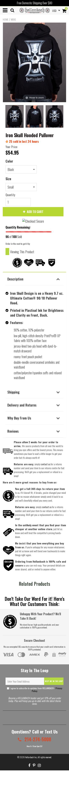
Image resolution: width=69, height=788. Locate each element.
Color (9, 161)
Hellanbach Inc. (31, 757)
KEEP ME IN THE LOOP (54, 681)
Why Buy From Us (19, 417)
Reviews (13, 431)
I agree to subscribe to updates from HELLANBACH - (35, 689)
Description (15, 278)
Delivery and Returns (21, 404)
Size (8, 178)
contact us (47, 507)
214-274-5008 (37, 739)
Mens (13, 19)
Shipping (13, 391)
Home (5, 19)
